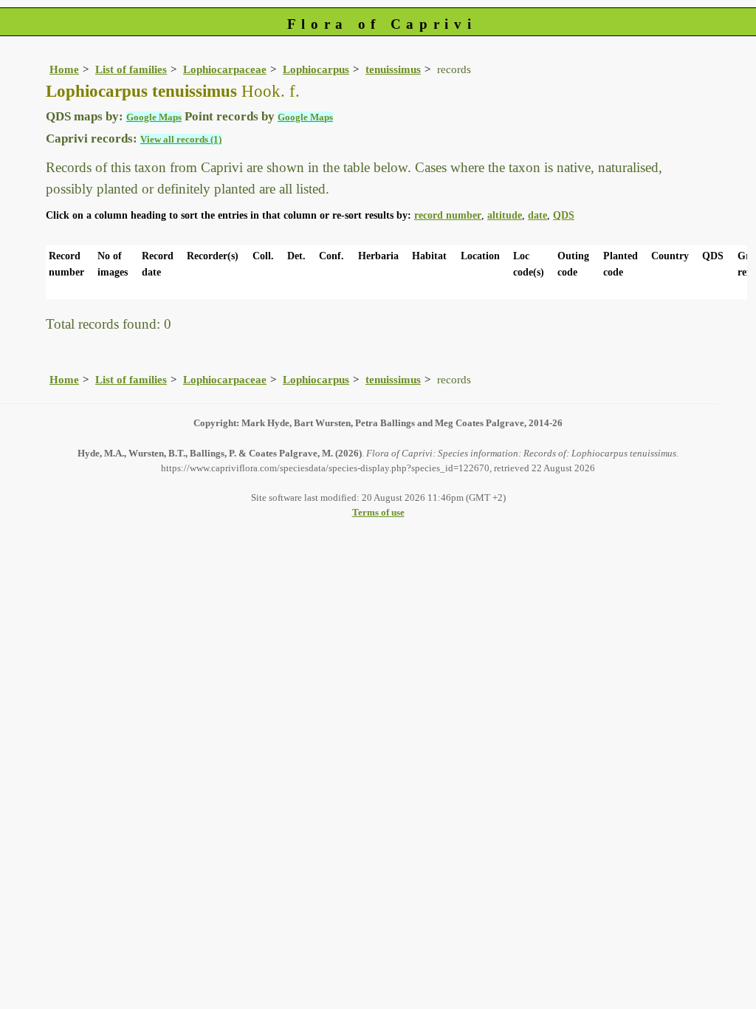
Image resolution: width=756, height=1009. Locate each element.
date (537, 215)
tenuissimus (393, 69)
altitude (504, 215)
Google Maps (154, 117)
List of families (131, 69)
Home (64, 69)
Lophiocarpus (316, 69)
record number (447, 215)
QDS (563, 215)
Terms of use (378, 512)
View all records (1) (180, 139)
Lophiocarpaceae (225, 69)
